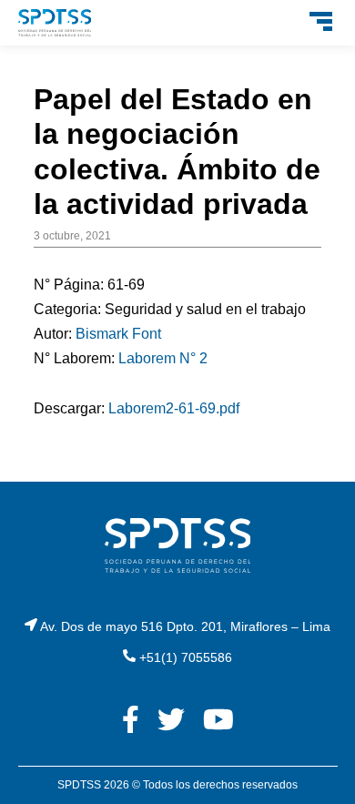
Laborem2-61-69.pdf (173, 408)
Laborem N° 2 (163, 358)
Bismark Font (118, 333)
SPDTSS (79, 785)
